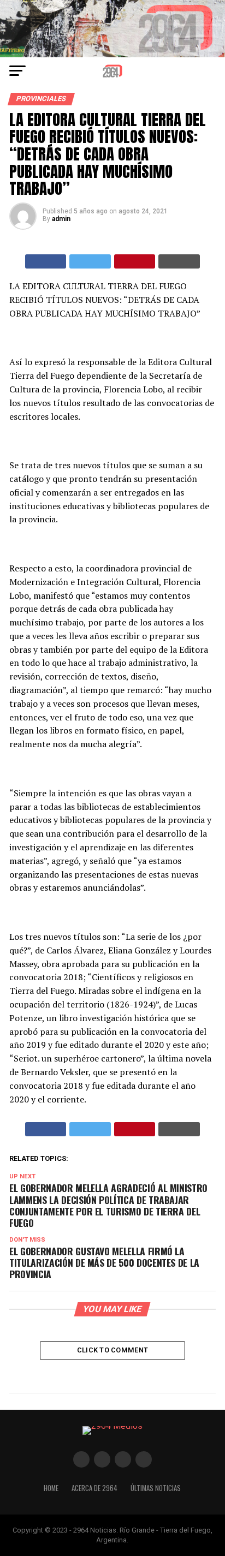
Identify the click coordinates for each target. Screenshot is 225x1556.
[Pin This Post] (135, 261)
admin (61, 219)
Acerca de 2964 (94, 1488)
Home (51, 1488)
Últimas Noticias (156, 1488)
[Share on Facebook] (46, 261)
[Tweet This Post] (90, 261)
